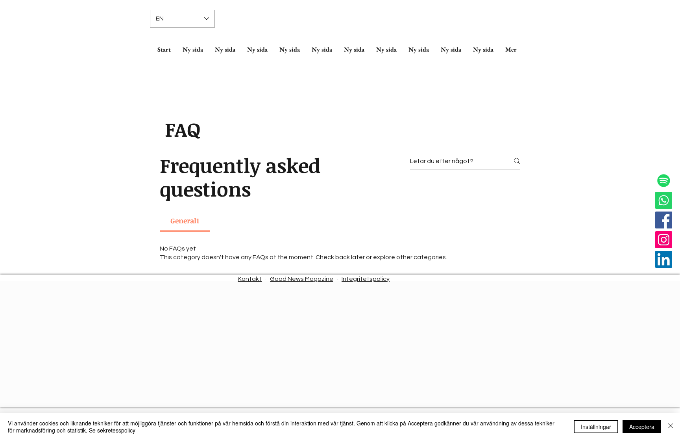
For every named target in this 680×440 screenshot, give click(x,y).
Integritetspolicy (366, 279)
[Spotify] (663, 180)
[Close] (670, 427)
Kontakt (250, 279)
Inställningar (596, 427)
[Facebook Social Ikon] (663, 220)
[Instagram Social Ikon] (663, 239)
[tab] (185, 221)
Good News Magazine (301, 279)
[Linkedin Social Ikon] (663, 259)
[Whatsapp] (663, 200)
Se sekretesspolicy (112, 430)
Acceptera (641, 427)
